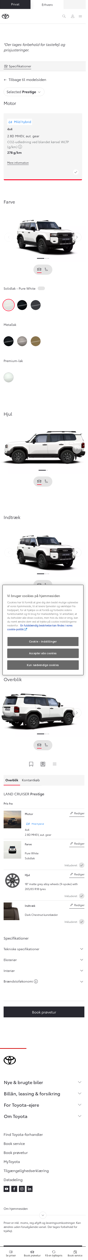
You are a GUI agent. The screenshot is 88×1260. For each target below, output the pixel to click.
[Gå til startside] (5, 16)
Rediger (76, 814)
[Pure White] (9, 305)
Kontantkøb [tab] (31, 780)
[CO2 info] (36, 981)
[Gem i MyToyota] (31, 764)
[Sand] (36, 341)
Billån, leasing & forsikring (32, 1093)
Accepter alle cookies (43, 653)
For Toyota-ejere (21, 1105)
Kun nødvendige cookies (43, 665)
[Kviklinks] (54, 764)
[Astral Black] (22, 305)
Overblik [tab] (11, 780)
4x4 (9, 129)
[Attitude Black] (9, 341)
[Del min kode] (43, 764)
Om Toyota (16, 1116)
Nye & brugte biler (23, 1082)
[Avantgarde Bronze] (22, 341)
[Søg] (64, 16)
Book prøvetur (44, 1011)
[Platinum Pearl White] (9, 377)
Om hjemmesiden (16, 1208)
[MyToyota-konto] (72, 16)
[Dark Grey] (36, 305)
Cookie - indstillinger (43, 641)
